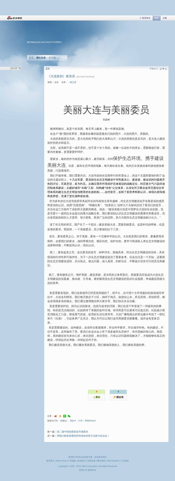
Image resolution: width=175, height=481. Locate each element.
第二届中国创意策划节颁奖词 (72, 431)
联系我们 (82, 461)
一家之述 (72, 82)
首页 (31, 57)
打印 (81, 420)
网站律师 (101, 461)
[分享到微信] (69, 416)
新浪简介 (50, 461)
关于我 (52, 57)
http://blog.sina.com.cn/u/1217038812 (44, 42)
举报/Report (90, 420)
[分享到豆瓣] (64, 416)
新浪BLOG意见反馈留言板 (80, 457)
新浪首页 (146, 18)
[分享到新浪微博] (55, 416)
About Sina (61, 461)
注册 (165, 18)
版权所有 (92, 470)
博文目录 (41, 57)
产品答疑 (124, 461)
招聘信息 (91, 461)
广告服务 (72, 461)
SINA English (113, 461)
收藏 (62, 420)
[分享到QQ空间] (60, 416)
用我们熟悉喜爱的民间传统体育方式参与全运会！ (83, 436)
